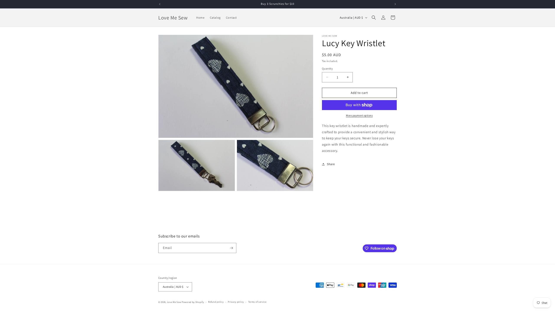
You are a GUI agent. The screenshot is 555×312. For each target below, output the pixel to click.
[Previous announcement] (160, 4)
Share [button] (331, 164)
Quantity (327, 68)
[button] (374, 17)
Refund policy (216, 301)
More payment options (359, 115)
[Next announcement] (395, 4)
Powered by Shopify (193, 302)
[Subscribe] (231, 248)
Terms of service (257, 301)
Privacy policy (236, 301)
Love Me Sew (174, 302)
